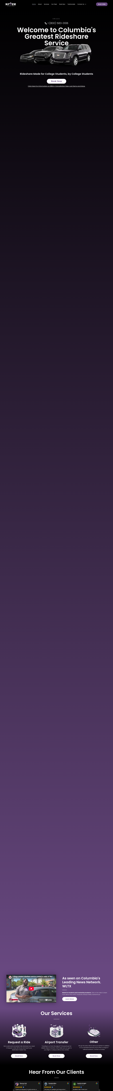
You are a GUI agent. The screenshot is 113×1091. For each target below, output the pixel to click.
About (40, 4)
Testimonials (71, 4)
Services (46, 4)
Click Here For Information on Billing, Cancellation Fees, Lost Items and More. (56, 86)
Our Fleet (54, 4)
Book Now (62, 4)
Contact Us (80, 4)
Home (34, 4)
